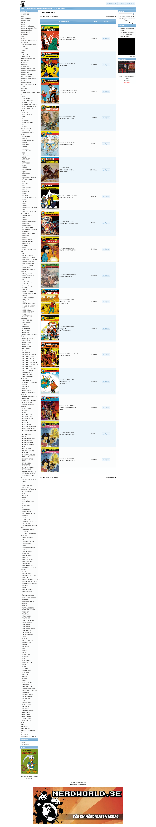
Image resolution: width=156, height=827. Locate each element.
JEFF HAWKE (26, 330)
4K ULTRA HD (25, 14)
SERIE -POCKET (27, 555)
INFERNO (25, 324)
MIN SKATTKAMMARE (28, 455)
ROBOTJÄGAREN (27, 537)
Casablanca (25, 191)
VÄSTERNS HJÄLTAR (28, 688)
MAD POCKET (26, 410)
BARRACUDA (26, 159)
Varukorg (121, 25)
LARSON (24, 388)
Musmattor (24, 64)
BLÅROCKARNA (27, 179)
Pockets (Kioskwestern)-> (28, 70)
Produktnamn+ (64, 21)
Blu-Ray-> (24, 22)
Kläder (23, 52)
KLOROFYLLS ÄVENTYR (29, 382)
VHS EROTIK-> (25, 729)
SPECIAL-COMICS (27, 590)
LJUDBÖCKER (25, 56)
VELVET (24, 680)
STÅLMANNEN (26, 616)
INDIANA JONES (27, 320)
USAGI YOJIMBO (27, 670)
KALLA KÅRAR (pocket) (29, 354)
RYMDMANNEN (26, 543)
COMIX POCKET (27, 215)
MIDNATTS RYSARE (28, 451)
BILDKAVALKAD (25, 20)
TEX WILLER (25, 646)
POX (23, 507)
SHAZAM (24, 571)
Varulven (24, 678)
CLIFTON (24, 201)
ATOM (23, 153)
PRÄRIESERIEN (26, 511)
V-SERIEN (25, 674)
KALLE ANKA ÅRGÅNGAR (29, 362)
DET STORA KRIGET (28, 227)
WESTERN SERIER (27, 694)
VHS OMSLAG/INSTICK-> (28, 730)
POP (23, 503)
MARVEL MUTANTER (28, 439)
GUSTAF (24, 296)
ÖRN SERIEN (61, 8)
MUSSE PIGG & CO (28, 463)
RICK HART (25, 531)
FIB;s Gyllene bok (27, 274)
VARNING (25, 676)
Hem (22, 8)
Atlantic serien (26, 149)
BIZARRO (25, 171)
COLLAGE (25, 205)
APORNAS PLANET (28, 141)
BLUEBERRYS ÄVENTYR (29, 177)
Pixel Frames (25, 66)
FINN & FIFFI (26, 278)
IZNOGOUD (25, 326)
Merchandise (25, 60)
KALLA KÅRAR (26, 352)
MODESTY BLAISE (27, 459)
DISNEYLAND (26, 235)
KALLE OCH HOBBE (28, 370)
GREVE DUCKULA (27, 292)
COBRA (24, 203)
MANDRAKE (25, 423)
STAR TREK (25, 600)
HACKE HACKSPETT (28, 298)
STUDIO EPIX (26, 612)
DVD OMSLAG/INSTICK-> (29, 40)
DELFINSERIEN (26, 225)
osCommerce (82, 784)
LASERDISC (24, 54)
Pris (95, 21)
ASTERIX (24, 147)
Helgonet (24, 302)
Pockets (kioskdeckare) (28, 68)
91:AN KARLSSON (27, 100)
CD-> (22, 36)
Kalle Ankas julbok (27, 366)
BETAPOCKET (26, 163)
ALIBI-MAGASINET (27, 122)
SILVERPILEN (26, 577)
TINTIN (24, 652)
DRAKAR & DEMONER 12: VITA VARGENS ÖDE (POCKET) (127, 34)
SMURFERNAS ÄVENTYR (29, 581)
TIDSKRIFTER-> (26, 718)
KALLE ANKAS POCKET (29, 368)
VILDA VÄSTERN (27, 682)
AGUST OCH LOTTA (28, 114)
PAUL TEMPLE (26, 495)
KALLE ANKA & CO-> (28, 356)
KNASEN (24, 384)
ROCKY (24, 539)
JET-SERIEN (25, 332)
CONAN (24, 217)
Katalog (28, 8)
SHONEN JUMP (26, 573)
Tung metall (25, 666)
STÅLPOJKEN (26, 618)
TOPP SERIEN (26, 660)
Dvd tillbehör (24, 42)
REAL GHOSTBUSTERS (29, 521)
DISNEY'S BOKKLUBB (28, 233)
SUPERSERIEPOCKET (28, 628)
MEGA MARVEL (26, 449)
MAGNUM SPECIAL (28, 418)
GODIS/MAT (24, 48)
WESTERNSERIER (27, 696)
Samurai (24, 549)
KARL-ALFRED (26, 380)
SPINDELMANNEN (27, 592)
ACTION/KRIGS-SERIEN (29, 104)
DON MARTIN (26, 243)
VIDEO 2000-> (25, 734)
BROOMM (25, 183)
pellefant (24, 497)
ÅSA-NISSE (25, 708)
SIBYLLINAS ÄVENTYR (29, 576)
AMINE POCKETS (27, 131)
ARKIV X (24, 143)
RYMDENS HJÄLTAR (28, 541)
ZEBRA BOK (25, 706)
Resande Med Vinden (28, 529)
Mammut (24, 420)
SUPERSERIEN (26, 624)
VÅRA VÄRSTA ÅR (27, 684)
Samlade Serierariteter (28, 547)
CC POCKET (25, 195)
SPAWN (24, 588)
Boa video (83, 782)
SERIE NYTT (25, 557)
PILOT (23, 499)
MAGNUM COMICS (27, 416)
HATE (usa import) (27, 300)
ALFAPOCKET (26, 121)
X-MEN (24, 700)
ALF (23, 118)
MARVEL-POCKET (27, 443)
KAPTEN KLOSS (27, 374)
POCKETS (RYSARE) (27, 76)
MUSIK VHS (24, 62)
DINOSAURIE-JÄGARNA (29, 229)
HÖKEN (24, 314)
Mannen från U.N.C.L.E (28, 428)
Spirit (23, 594)
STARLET (24, 606)
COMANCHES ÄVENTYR (29, 207)
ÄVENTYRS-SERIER (28, 710)
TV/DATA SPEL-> (26, 720)
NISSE (23, 481)
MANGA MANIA (26, 424)
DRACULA (25, 245)
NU (23, 483)
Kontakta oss (25, 744)
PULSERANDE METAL (28, 513)
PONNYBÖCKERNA (28, 501)
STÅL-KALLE (25, 614)
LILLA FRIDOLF (26, 390)
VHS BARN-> (25, 726)
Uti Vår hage (25, 672)
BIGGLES (24, 167)
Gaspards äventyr (27, 286)
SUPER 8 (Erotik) (26, 716)
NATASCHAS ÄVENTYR (29, 473)
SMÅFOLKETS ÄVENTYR (29, 584)
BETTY (24, 165)
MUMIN (24, 461)
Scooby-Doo (25, 553)
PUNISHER (25, 515)
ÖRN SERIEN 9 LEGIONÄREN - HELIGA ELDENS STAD (66, 170)
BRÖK (23, 185)
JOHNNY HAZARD (27, 342)
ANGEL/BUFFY (26, 137)
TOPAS (24, 658)
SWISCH (24, 636)
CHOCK (24, 199)
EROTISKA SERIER (27, 255)
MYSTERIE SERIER (28, 467)
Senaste (23, 747)
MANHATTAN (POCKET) (29, 427)
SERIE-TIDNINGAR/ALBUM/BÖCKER (43, 8)
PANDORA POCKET (28, 491)
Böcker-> (23, 24)
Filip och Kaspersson (28, 275)
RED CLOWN (26, 523)
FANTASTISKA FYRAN (28, 257)
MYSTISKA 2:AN (26, 469)
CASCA (24, 193)
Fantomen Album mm (28, 261)
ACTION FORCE (27, 102)
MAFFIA (24, 412)
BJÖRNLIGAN (26, 173)
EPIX (23, 253)
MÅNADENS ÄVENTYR (29, 471)
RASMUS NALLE (27, 519)
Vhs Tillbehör (25, 733)
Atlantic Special (26, 151)
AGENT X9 (25, 112)
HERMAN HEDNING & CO (30, 304)
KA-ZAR (24, 350)
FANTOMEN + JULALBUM (29, 259)
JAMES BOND (26, 328)
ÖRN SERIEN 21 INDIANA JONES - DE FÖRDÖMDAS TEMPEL (67, 407)
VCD (22, 722)
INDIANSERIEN (26, 322)
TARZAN (24, 638)
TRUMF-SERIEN (27, 662)
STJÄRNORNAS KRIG (28, 610)
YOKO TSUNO (26, 704)
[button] (112, 3)
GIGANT (24, 290)
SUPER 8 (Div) (25, 714)
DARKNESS (25, 223)
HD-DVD (23, 50)
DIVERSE (24, 237)
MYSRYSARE (26, 465)
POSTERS (24, 88)
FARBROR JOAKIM (27, 265)
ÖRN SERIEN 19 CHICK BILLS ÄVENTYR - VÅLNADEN (66, 381)
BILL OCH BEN (26, 169)
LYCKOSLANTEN (27, 402)
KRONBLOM (25, 386)
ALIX (23, 125)
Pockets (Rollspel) (26, 74)
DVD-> (23, 38)
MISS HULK (25, 457)
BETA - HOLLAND (26, 18)
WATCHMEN (25, 692)
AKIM (23, 116)
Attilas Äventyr (26, 155)
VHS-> (23, 724)
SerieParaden (26, 563)
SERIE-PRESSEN (27, 561)
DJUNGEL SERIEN (27, 241)
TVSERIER (25, 668)
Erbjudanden (122, 59)
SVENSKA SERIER (27, 634)
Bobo (23, 181)
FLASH (24, 280)
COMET (24, 209)
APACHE (24, 139)
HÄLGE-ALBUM (26, 310)
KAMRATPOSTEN (27, 372)
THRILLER (25, 650)
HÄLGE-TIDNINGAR (28, 312)
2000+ (23, 96)
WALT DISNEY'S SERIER (29, 690)
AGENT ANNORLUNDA (29, 106)
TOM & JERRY (26, 654)
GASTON (24, 288)
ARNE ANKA (25, 145)
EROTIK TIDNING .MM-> (28, 44)
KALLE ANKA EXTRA (28, 360)
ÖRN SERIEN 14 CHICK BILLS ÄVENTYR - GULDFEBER (66, 301)
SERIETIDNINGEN (27, 565)
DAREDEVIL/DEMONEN (29, 221)
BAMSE (24, 157)
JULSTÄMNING (26, 348)
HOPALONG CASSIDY (28, 306)
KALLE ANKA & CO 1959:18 (29, 776)
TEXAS (24, 648)
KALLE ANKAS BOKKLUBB (30, 364)
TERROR (24, 644)
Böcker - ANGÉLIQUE (27, 26)
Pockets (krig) (25, 72)
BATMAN (24, 161)
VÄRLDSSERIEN (27, 686)
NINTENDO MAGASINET (29, 479)
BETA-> (23, 16)
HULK (23, 308)
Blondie (24, 175)
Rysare (24, 545)
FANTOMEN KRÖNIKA (28, 263)
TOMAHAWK (25, 656)
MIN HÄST (25, 453)
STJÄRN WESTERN (28, 608)
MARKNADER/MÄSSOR (28, 58)
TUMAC (24, 664)
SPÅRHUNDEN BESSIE (29, 598)
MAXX (23, 447)
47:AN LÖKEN (26, 98)
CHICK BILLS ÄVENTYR (29, 197)
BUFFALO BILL (26, 187)
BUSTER (24, 189)
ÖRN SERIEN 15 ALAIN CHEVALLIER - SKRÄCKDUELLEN (66, 328)
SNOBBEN (25, 586)
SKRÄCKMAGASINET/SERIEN (31, 580)
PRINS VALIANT (26, 509)
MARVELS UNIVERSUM (29, 445)
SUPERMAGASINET (28, 620)
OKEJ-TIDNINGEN (27, 485)
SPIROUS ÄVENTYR (28, 596)
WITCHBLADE (26, 698)
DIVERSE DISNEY (27, 239)
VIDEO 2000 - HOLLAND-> (29, 737)
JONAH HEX (25, 344)
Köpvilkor (23, 742)
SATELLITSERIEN (27, 551)
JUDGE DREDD (26, 346)
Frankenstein (25, 284)
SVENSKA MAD (26, 632)
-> (30, 92)
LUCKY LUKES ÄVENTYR (29, 396)
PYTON (24, 517)
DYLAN (24, 247)
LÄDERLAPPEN (26, 408)
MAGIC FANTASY (27, 414)
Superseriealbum (27, 622)
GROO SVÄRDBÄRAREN (29, 294)
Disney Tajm (25, 231)
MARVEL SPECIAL (27, 441)
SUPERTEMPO (26, 630)
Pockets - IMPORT (26, 82)
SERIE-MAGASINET (28, 559)
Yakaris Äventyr (26, 702)
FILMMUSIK (24, 46)
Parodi (23, 493)
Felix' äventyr (25, 267)
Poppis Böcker (26, 505)
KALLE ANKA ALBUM (28, 358)
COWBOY (25, 219)
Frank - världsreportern (28, 282)
